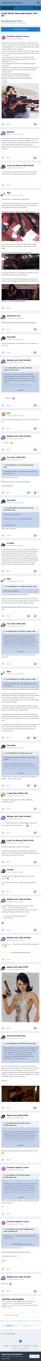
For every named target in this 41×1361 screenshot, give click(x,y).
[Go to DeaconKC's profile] (4, 338)
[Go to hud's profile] (4, 414)
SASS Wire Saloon (20, 23)
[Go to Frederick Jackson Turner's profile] (4, 38)
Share (10, 1325)
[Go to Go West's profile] (4, 545)
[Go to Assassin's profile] (4, 133)
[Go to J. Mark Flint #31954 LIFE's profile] (4, 795)
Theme (6, 1346)
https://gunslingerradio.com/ (21, 74)
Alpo (27, 753)
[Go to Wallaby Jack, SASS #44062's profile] (4, 361)
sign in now (11, 1303)
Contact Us (26, 1346)
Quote (8, 124)
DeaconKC (29, 465)
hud (8, 413)
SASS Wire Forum (11, 2)
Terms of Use (5, 1358)
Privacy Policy (16, 1346)
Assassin (10, 132)
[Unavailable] (20, 261)
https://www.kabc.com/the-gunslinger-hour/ (16, 1252)
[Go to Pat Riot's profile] (4, 871)
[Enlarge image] (20, 227)
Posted (15, 39)
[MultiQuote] (3, 124)
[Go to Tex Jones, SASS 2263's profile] (4, 459)
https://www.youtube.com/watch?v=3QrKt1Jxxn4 (17, 78)
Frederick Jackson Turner (12, 21)
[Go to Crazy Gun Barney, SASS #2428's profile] (4, 167)
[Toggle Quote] (4, 368)
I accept (35, 1356)
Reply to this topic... (12, 1315)
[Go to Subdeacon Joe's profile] (4, 317)
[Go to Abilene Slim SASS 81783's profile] (4, 968)
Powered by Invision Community (20, 1350)
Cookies (35, 1346)
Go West (28, 631)
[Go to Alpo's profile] (4, 194)
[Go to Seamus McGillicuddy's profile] (4, 1037)
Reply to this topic (20, 29)
